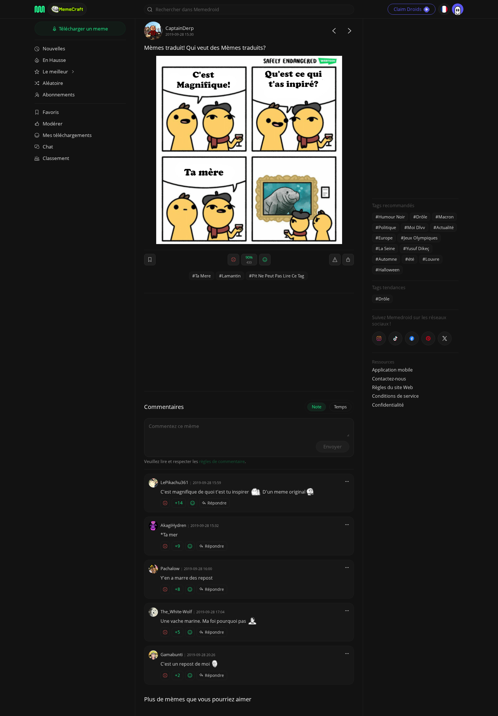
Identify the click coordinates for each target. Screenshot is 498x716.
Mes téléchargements (67, 135)
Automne (387, 259)
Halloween (388, 270)
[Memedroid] (40, 9)
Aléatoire (53, 83)
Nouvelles (54, 48)
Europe (385, 238)
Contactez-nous (389, 379)
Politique (387, 227)
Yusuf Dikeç (417, 248)
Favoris (51, 112)
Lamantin (231, 276)
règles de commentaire (222, 461)
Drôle (421, 217)
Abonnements (59, 94)
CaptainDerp (179, 28)
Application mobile (392, 370)
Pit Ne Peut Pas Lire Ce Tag (278, 276)
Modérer (53, 123)
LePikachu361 (174, 482)
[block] (348, 259)
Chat (48, 146)
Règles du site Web (392, 387)
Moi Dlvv (416, 227)
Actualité (445, 227)
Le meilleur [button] (56, 71)
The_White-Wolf (176, 611)
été (411, 259)
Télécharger (83, 28)
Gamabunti (171, 654)
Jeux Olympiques (420, 238)
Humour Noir (391, 217)
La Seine (386, 248)
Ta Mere (203, 276)
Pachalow (170, 568)
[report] (335, 259)
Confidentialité (388, 405)
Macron (446, 217)
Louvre (432, 259)
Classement (56, 158)
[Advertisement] (415, 108)
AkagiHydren (173, 525)
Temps (340, 407)
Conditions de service (395, 396)
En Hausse (54, 60)
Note (316, 407)
